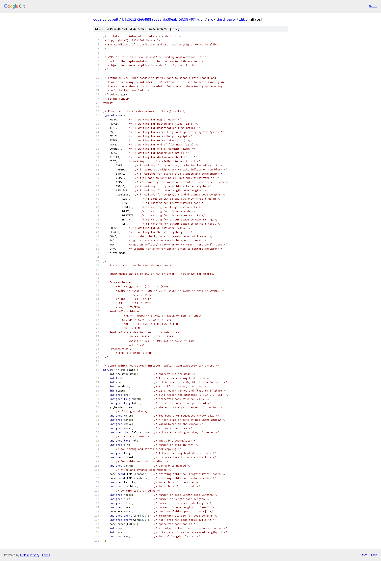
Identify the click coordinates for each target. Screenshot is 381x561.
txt (364, 555)
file (174, 29)
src (210, 19)
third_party (226, 19)
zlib (242, 19)
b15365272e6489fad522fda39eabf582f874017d (161, 19)
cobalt (98, 19)
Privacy (34, 555)
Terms (46, 555)
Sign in (373, 6)
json (374, 555)
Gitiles (24, 555)
